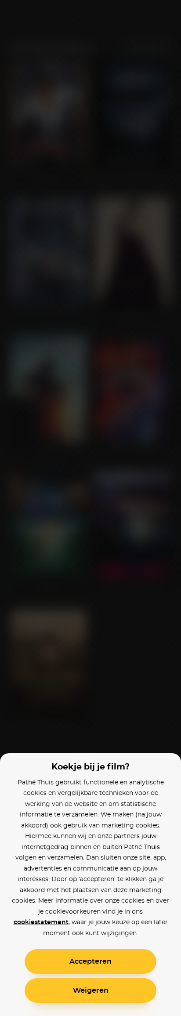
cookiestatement (41, 922)
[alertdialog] (90, 508)
